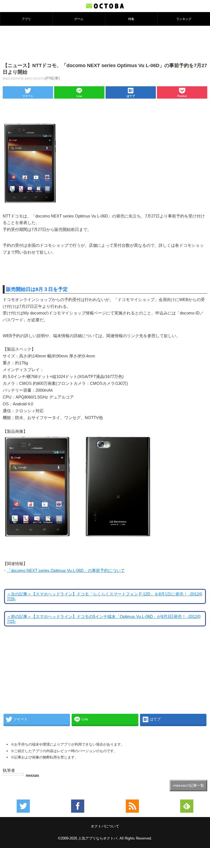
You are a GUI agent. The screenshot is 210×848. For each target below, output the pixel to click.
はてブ (131, 96)
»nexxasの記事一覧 (188, 785)
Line (79, 96)
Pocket (182, 96)
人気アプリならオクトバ (97, 838)
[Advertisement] (105, 43)
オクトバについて (105, 826)
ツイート (27, 96)
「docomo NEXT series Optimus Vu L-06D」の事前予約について (66, 570)
